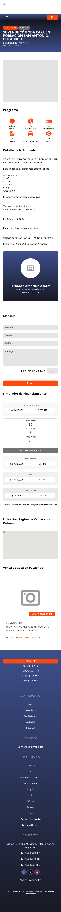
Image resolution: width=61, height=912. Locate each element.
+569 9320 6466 (31, 853)
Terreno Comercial (31, 819)
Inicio (30, 704)
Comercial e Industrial (30, 777)
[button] (54, 64)
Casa (30, 771)
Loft (30, 795)
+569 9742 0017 (31, 859)
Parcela (30, 807)
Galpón (30, 789)
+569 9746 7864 (31, 865)
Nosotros (30, 710)
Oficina (30, 801)
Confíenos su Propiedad (30, 746)
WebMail (30, 722)
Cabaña (31, 765)
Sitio (30, 813)
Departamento (30, 783)
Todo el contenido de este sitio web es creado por (30, 892)
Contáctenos (30, 716)
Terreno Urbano (30, 825)
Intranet (30, 728)
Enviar (30, 383)
